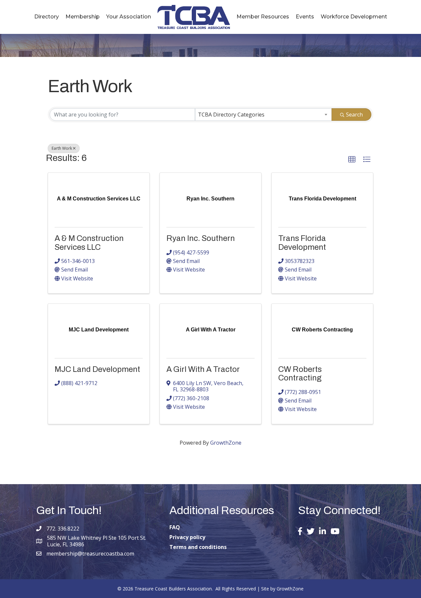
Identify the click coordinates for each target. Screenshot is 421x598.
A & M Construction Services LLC (89, 242)
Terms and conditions (198, 547)
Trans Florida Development (302, 242)
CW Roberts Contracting (300, 373)
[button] (352, 159)
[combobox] (263, 114)
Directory (46, 16)
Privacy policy (187, 537)
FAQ (174, 527)
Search (354, 114)
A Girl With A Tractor (203, 369)
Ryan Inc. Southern (200, 238)
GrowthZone (225, 442)
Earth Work (62, 148)
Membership (82, 16)
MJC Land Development (97, 369)
